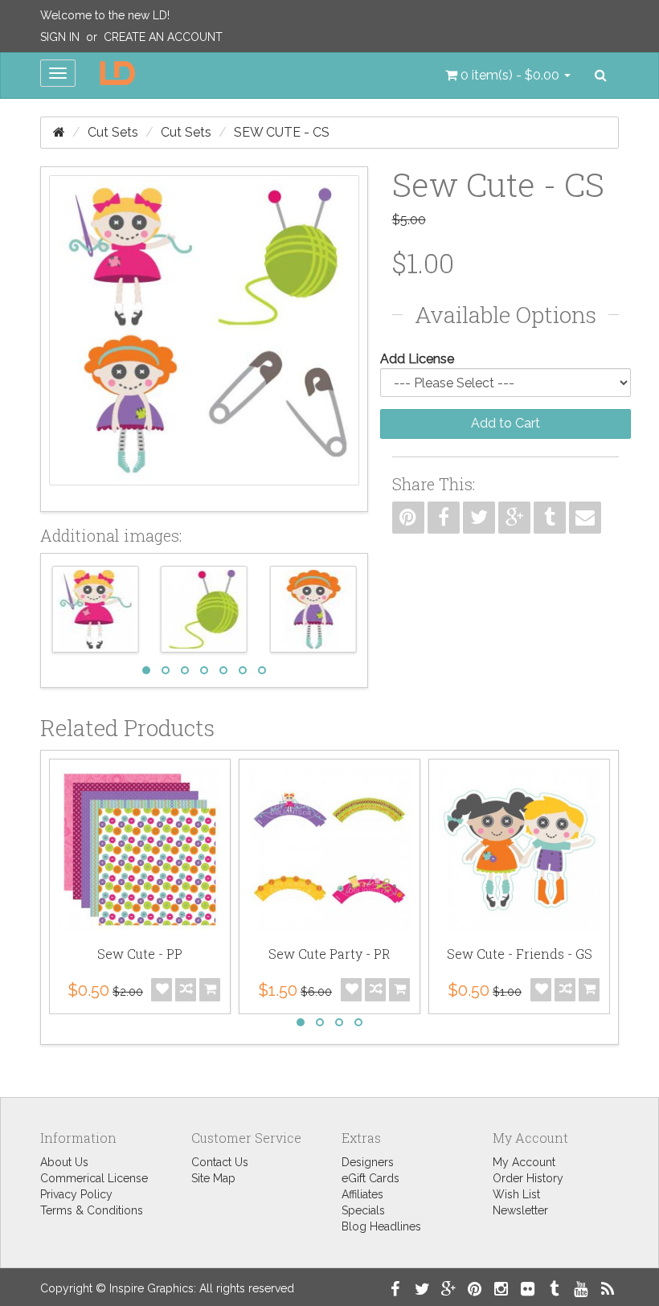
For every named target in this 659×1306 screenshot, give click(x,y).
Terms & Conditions (91, 1210)
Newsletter (520, 1210)
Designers (368, 1162)
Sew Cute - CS (282, 132)
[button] (508, 75)
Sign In (60, 37)
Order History (528, 1178)
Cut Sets (113, 132)
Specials (363, 1210)
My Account (524, 1162)
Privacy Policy (76, 1194)
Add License (417, 358)
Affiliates (362, 1194)
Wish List (516, 1194)
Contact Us (219, 1162)
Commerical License (94, 1178)
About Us (64, 1162)
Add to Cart (505, 423)
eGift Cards (370, 1178)
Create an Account (163, 37)
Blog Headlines (381, 1226)
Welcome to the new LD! (105, 15)
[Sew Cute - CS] (204, 339)
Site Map (213, 1178)
